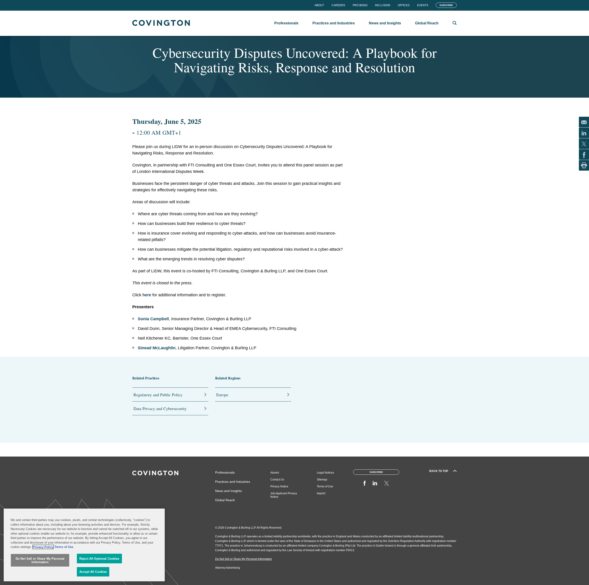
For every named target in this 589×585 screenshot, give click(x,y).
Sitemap (322, 479)
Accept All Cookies (93, 571)
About (319, 5)
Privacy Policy (43, 547)
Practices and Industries (232, 481)
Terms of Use (325, 486)
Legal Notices (325, 472)
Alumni (274, 472)
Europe (222, 394)
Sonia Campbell (153, 319)
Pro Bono (360, 5)
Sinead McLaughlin (157, 348)
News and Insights (228, 491)
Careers (338, 5)
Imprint (321, 493)
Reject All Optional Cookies (99, 558)
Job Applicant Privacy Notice (283, 495)
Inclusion (382, 5)
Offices (404, 5)
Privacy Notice (279, 486)
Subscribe (446, 5)
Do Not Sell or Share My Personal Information (40, 560)
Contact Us (277, 479)
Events (422, 5)
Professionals (225, 472)
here (146, 295)
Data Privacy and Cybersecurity (160, 408)
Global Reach (225, 500)
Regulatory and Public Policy (157, 394)
